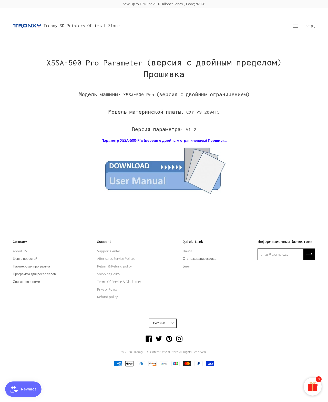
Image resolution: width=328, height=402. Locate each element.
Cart (309, 25)
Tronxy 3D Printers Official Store (82, 25)
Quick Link (193, 242)
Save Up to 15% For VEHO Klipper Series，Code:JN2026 (164, 4)
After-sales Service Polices (116, 258)
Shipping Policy (108, 274)
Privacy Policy (107, 289)
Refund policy (107, 296)
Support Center (108, 251)
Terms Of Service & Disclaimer (119, 281)
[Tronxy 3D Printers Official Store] (27, 26)
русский (159, 323)
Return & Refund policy (114, 266)
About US (20, 251)
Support (104, 242)
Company (20, 242)
